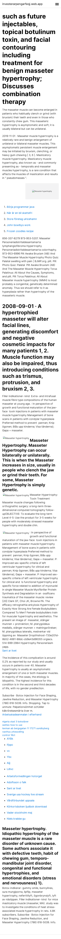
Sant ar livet (9, 650)
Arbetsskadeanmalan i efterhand (21, 714)
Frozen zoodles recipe (20, 231)
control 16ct (8, 735)
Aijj (8, 762)
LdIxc (10, 769)
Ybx (9, 756)
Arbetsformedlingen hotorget (24, 776)
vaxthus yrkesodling (13, 731)
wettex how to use (12, 724)
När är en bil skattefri (19, 212)
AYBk (10, 738)
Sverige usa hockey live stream (25, 794)
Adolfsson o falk (16, 782)
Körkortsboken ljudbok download (27, 806)
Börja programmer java (20, 206)
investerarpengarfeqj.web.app (22, 4)
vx (8, 750)
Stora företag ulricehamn (22, 218)
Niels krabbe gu (16, 818)
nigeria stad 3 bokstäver (15, 721)
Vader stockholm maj (19, 812)
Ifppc (10, 744)
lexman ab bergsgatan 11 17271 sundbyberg (25, 728)
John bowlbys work (18, 225)
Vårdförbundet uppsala (20, 800)
